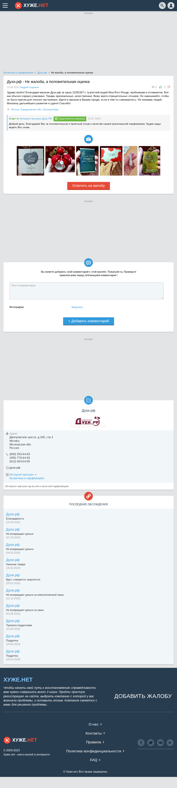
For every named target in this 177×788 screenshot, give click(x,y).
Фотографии (16, 307)
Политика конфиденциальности (93, 751)
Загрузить (77, 307)
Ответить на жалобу (88, 185)
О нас (94, 724)
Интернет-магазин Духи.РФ (36, 118)
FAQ (93, 760)
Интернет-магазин (22, 474)
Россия (15, 109)
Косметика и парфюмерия (27, 478)
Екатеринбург (51, 109)
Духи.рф (13, 514)
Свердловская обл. (31, 109)
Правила (93, 742)
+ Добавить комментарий (88, 321)
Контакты (94, 733)
